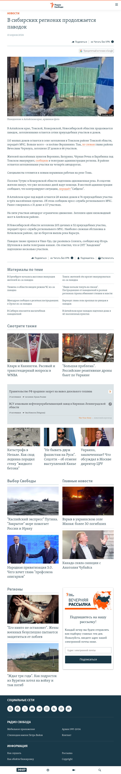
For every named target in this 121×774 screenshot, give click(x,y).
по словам (88, 144)
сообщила (42, 161)
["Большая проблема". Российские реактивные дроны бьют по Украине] (88, 347)
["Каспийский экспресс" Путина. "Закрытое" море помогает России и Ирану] (33, 501)
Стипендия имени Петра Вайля (25, 735)
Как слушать (14, 753)
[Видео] (73, 770)
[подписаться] (69, 709)
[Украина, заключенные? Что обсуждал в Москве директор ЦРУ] (97, 437)
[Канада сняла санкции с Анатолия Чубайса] (88, 544)
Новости (13, 13)
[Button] (79, 42)
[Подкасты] (61, 709)
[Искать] (99, 770)
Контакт (66, 735)
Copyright (67, 759)
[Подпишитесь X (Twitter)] (25, 709)
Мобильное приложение (21, 729)
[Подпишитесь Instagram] (47, 709)
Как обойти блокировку (20, 759)
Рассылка (67, 753)
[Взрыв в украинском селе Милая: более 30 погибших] (88, 501)
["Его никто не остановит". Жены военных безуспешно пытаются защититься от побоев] (33, 609)
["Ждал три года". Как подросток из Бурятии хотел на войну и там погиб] (33, 657)
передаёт (65, 189)
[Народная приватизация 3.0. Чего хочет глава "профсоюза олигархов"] (33, 549)
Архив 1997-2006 (71, 729)
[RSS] (54, 709)
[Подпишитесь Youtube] (32, 709)
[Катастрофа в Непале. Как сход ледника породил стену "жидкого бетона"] (23, 437)
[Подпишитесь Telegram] (39, 709)
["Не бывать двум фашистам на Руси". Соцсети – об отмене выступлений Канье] (60, 437)
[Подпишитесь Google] (10, 709)
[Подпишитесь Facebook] (17, 709)
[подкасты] (48, 770)
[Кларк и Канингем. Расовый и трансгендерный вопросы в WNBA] (33, 347)
